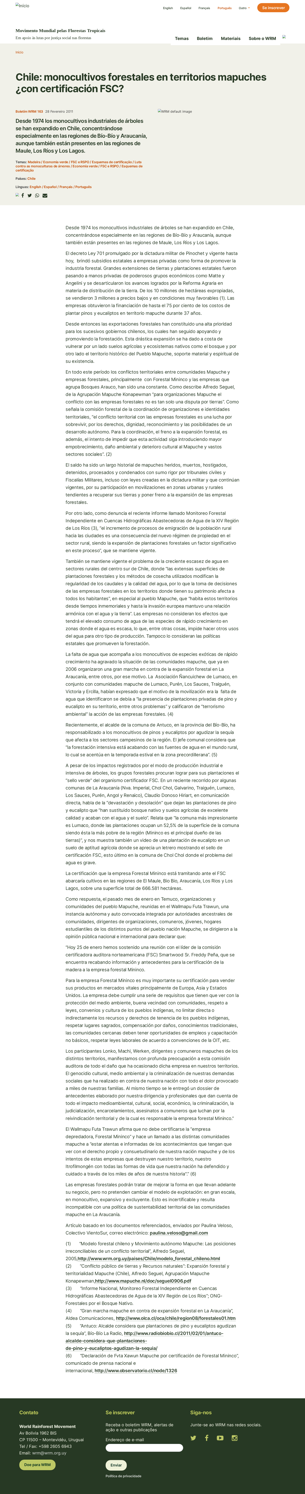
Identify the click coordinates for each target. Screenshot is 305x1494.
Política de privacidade (123, 1476)
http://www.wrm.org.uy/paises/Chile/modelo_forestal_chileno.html (149, 1258)
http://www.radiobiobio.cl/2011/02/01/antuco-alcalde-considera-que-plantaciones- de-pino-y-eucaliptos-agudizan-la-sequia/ (144, 1341)
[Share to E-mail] (45, 195)
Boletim (205, 38)
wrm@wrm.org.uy (49, 1453)
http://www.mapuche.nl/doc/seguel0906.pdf (143, 1281)
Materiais (230, 38)
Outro (243, 8)
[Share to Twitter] (29, 195)
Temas (182, 38)
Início (19, 52)
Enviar (116, 1465)
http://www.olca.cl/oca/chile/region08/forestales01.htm (176, 1318)
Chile (31, 178)
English (168, 8)
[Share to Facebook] (22, 195)
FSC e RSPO (80, 162)
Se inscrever (273, 8)
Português (225, 8)
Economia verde (55, 162)
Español (185, 8)
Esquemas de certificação (112, 162)
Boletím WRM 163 (29, 111)
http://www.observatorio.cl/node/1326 (136, 1370)
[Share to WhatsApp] (37, 195)
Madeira (34, 162)
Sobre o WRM (262, 38)
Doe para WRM (37, 1465)
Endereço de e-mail (125, 1439)
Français (204, 8)
